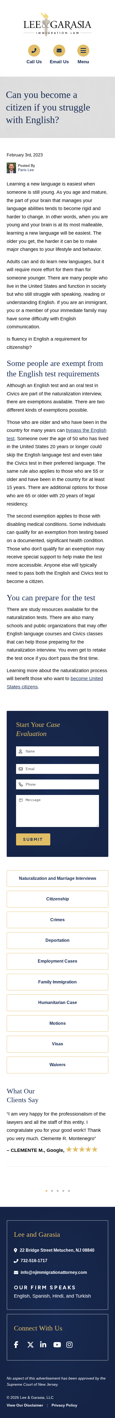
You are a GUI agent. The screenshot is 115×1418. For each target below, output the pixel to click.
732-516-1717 (34, 1260)
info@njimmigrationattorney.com (54, 1272)
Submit (33, 839)
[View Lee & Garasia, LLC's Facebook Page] (18, 1346)
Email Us (59, 61)
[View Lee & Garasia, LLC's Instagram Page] (70, 1346)
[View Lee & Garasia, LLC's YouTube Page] (57, 1346)
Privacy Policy (64, 1405)
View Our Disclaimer (25, 1405)
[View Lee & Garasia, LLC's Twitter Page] (31, 1346)
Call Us (34, 61)
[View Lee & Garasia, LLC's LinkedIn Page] (44, 1346)
